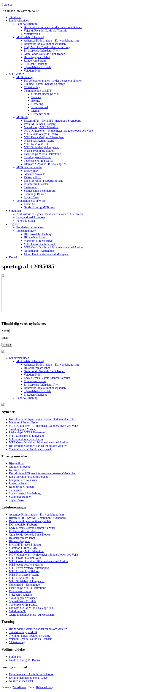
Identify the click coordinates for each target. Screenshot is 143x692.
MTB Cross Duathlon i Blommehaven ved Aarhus (53, 247)
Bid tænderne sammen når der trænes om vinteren (53, 27)
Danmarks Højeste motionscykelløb (45, 43)
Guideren (6, 4)
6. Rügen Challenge (35, 63)
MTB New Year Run (36, 144)
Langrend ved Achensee (30, 217)
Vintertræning (32, 33)
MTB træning (24, 77)
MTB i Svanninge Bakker (39, 150)
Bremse (35, 100)
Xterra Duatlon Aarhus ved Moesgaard (46, 254)
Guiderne (15, 17)
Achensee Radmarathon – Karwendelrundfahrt (51, 40)
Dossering (37, 103)
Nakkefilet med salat (21, 681)
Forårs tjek (30, 204)
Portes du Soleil (25, 220)
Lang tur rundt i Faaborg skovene (43, 180)
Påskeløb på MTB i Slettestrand (42, 154)
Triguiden (14, 224)
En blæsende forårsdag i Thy (41, 50)
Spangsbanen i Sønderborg (39, 190)
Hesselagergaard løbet (37, 57)
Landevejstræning (26, 23)
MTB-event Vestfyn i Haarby (41, 134)
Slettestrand (30, 187)
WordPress (19, 687)
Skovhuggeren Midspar (37, 157)
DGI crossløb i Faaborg (38, 234)
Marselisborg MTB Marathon (41, 127)
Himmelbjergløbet (34, 237)
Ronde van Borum (35, 60)
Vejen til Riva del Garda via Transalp (45, 30)
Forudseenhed (39, 107)
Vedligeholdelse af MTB (30, 200)
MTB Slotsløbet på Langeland (41, 147)
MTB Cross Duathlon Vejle (40, 244)
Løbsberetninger (26, 230)
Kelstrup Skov (32, 177)
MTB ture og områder (29, 167)
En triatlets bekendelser (30, 227)
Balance (36, 97)
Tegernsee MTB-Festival (38, 160)
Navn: (5, 330)
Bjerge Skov (31, 170)
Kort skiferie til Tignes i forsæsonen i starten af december (49, 214)
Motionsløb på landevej (30, 37)
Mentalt (35, 110)
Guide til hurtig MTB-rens (39, 207)
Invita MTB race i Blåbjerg (40, 123)
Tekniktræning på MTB (38, 90)
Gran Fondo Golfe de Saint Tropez (44, 53)
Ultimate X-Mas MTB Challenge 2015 (46, 164)
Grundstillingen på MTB (45, 93)
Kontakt (13, 257)
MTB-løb (22, 117)
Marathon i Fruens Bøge (38, 240)
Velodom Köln (32, 70)
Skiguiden (15, 210)
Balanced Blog (44, 687)
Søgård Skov (31, 197)
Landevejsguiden (19, 20)
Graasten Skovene (34, 174)
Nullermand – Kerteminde (39, 250)
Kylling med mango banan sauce (28, 677)
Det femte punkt (40, 113)
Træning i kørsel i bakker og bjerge (44, 83)
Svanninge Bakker (35, 194)
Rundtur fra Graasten (36, 184)
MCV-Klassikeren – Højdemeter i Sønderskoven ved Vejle (58, 130)
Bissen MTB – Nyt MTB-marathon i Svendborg (52, 120)
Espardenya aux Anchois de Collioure (31, 674)
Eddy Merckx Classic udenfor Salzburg (47, 47)
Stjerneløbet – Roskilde (37, 67)
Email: (5, 337)
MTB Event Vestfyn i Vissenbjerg (44, 137)
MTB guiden (16, 73)
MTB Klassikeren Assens (39, 140)
